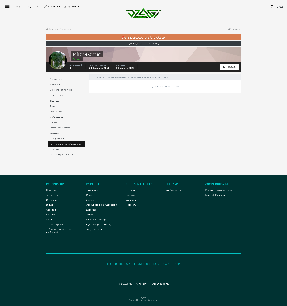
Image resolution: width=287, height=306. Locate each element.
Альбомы (54, 149)
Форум (18, 6)
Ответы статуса (57, 95)
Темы (52, 106)
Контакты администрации (219, 190)
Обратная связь (160, 284)
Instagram (131, 200)
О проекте (142, 284)
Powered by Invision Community (143, 300)
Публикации (50, 6)
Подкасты (131, 205)
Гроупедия (32, 6)
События (51, 209)
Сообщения (56, 111)
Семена (90, 200)
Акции (49, 219)
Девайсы (91, 209)
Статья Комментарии (60, 127)
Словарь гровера (55, 224)
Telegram (131, 190)
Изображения (57, 138)
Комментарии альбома (61, 155)
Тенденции (52, 195)
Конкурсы (51, 214)
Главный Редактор (215, 195)
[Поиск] (272, 6)
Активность (56, 79)
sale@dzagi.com (174, 190)
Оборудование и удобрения (101, 205)
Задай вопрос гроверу (98, 224)
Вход (280, 6)
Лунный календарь (96, 219)
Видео (49, 205)
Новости (51, 190)
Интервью (52, 200)
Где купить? (70, 6)
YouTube (130, 195)
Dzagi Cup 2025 (94, 229)
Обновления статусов (61, 90)
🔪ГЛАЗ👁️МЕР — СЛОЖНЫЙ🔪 (143, 43)
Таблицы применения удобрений (58, 231)
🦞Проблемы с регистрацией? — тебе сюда (143, 37)
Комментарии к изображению (65, 144)
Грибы (89, 214)
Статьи (53, 122)
